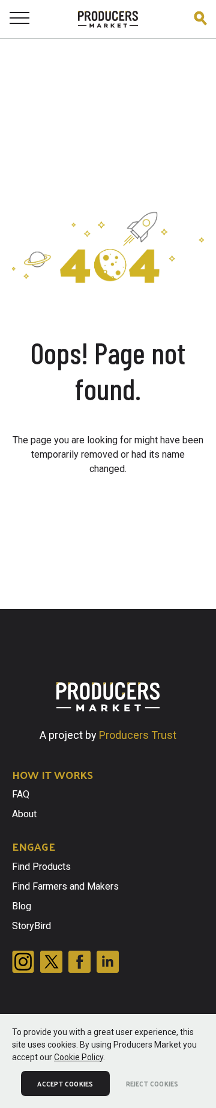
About (24, 814)
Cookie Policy (78, 1057)
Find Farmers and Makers (65, 886)
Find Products (41, 866)
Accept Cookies (65, 1083)
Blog (21, 906)
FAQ (20, 794)
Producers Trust (137, 735)
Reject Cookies (152, 1083)
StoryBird (31, 926)
